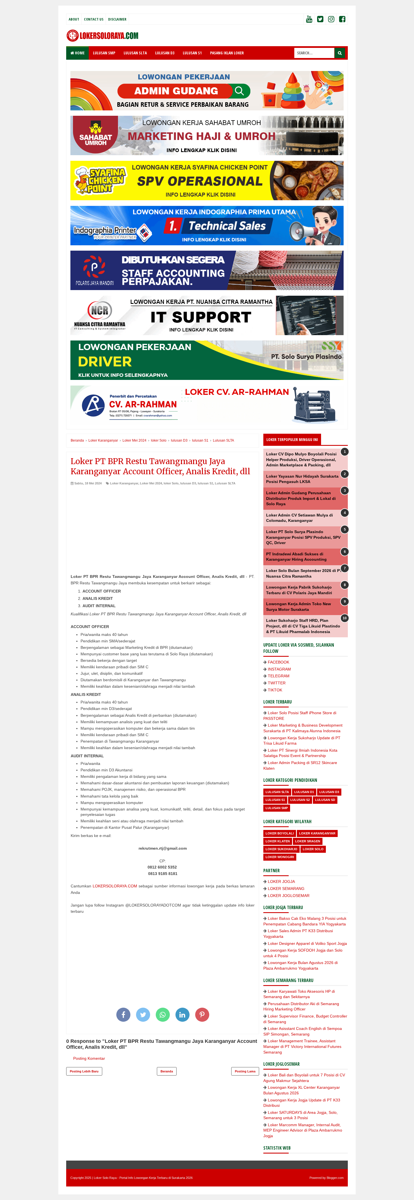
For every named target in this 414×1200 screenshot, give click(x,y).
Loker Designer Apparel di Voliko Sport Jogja (307, 943)
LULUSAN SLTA (135, 52)
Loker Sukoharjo (281, 849)
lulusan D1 (304, 792)
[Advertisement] (163, 527)
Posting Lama (245, 1071)
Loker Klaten (278, 841)
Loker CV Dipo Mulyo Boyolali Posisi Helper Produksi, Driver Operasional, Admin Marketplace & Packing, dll (301, 459)
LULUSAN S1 (192, 52)
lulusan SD (325, 800)
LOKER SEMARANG (286, 888)
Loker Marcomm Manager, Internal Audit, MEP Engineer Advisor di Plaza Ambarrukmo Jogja (302, 1130)
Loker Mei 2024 (151, 483)
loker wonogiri (280, 857)
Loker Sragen (307, 841)
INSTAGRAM (279, 669)
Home (79, 52)
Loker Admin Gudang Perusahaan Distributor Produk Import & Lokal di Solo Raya (301, 498)
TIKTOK (275, 690)
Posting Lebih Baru (84, 1071)
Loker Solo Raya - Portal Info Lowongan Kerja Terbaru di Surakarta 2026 (143, 1177)
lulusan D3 (188, 483)
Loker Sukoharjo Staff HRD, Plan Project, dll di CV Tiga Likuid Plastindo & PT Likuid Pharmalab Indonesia (303, 626)
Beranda (167, 1071)
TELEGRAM (279, 676)
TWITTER (277, 683)
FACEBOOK (278, 662)
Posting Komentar (89, 1058)
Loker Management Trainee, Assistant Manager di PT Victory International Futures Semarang (302, 1046)
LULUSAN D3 (164, 52)
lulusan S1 (205, 483)
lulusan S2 (300, 800)
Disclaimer (117, 19)
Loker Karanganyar (124, 483)
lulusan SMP (277, 808)
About (74, 19)
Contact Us (93, 19)
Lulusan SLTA (225, 483)
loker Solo (171, 483)
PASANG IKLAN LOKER (227, 52)
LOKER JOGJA (281, 881)
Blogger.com (335, 1177)
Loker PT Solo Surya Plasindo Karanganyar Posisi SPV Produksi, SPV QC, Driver (303, 537)
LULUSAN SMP (104, 52)
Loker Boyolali (280, 833)
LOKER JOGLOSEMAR (289, 895)
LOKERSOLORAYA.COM (115, 886)
